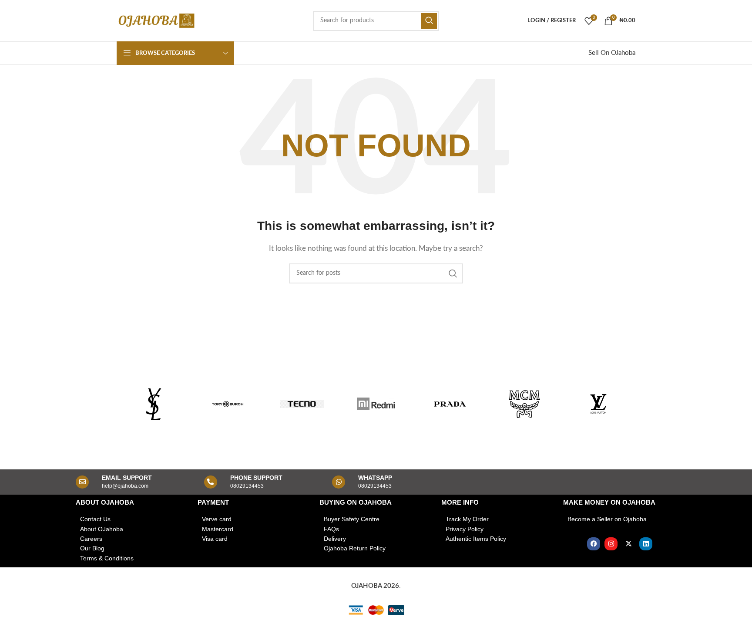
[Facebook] (593, 543)
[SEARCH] (429, 21)
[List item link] (132, 519)
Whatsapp (375, 477)
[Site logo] (156, 20)
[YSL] (154, 404)
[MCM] (524, 404)
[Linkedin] (645, 543)
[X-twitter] (628, 543)
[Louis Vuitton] (598, 404)
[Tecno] (302, 404)
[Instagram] (611, 543)
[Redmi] (376, 404)
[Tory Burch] (228, 404)
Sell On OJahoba (611, 53)
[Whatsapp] (338, 482)
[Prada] (450, 404)
